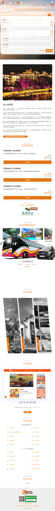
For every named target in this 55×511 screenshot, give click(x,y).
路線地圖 (43, 50)
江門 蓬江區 (36, 432)
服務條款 (30, 506)
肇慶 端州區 (11, 444)
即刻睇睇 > (27, 266)
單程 (53, 14)
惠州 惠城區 (36, 436)
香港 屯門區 (11, 464)
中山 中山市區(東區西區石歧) (15, 432)
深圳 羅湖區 (36, 444)
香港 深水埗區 (12, 460)
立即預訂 (27, 162)
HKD (41, 4)
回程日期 (5, 44)
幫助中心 (25, 506)
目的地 (4, 29)
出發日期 (5, 38)
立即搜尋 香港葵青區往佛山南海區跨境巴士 (15, 136)
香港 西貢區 (36, 460)
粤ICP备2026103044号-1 (27, 503)
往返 (49, 14)
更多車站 (27, 483)
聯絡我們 (36, 506)
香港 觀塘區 (36, 456)
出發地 (4, 19)
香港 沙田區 (36, 468)
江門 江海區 (36, 440)
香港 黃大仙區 (12, 468)
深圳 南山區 (36, 428)
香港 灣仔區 (36, 452)
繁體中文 (47, 4)
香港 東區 (11, 452)
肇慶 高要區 (11, 436)
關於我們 (19, 506)
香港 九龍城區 (37, 464)
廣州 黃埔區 (11, 428)
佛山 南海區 (11, 440)
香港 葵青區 (11, 456)
